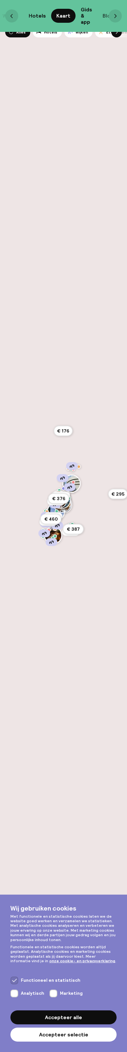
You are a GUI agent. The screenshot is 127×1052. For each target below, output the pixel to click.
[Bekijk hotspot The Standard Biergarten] (47, 511)
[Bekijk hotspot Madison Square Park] (57, 511)
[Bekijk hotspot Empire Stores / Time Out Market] (55, 536)
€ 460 (51, 519)
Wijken (82, 32)
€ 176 (63, 431)
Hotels (37, 15)
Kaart (63, 15)
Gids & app (86, 15)
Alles (21, 32)
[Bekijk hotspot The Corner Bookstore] (73, 482)
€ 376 (58, 498)
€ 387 (73, 529)
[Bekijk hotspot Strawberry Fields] (63, 488)
